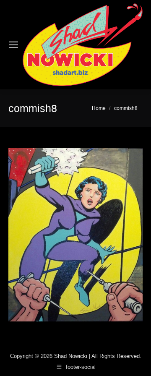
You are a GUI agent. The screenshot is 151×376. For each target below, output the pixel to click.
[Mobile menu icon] (13, 45)
